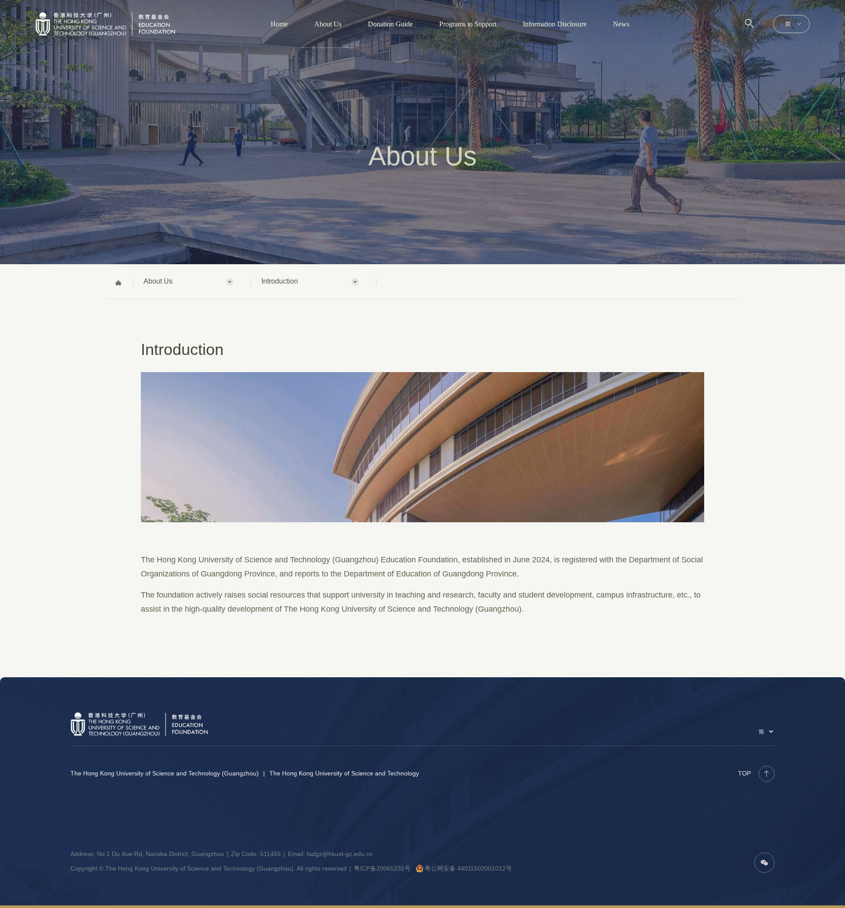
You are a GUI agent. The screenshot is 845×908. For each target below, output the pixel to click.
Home (279, 24)
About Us (328, 24)
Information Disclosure (555, 24)
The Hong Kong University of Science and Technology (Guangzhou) (164, 773)
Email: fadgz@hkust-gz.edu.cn (330, 853)
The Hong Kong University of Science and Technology (344, 773)
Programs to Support (467, 24)
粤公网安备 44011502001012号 (468, 868)
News (621, 24)
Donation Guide (390, 24)
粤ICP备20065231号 (382, 868)
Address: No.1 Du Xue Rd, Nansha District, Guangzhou (147, 853)
